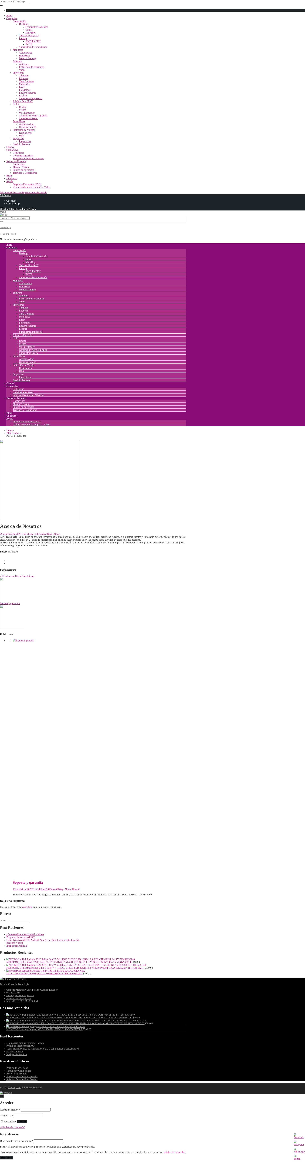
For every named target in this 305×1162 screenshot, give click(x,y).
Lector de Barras (27, 92)
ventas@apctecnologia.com (20, 995)
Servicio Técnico (21, 144)
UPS (21, 135)
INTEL (29, 44)
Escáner (23, 95)
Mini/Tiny (30, 32)
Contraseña (6, 1115)
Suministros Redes (28, 118)
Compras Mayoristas (23, 155)
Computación (19, 21)
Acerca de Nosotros (16, 161)
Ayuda (9, 181)
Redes (16, 104)
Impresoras (18, 72)
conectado (27, 907)
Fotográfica (24, 89)
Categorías (11, 18)
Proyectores (25, 141)
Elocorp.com (14, 1087)
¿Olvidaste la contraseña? (12, 1127)
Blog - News (53, 534)
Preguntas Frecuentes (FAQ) (27, 184)
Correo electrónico (10, 1109)
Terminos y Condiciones (25, 172)
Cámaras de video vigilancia (33, 115)
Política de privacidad (23, 170)
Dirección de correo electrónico (16, 1141)
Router (22, 107)
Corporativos (25, 52)
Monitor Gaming (27, 58)
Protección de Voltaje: (24, 130)
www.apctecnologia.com (18, 998)
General (76, 889)
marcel (43, 534)
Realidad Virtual (14, 943)
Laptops (23, 38)
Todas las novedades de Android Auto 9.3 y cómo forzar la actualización (42, 940)
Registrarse (18, 152)
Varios (22, 69)
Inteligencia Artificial (16, 945)
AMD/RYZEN (33, 41)
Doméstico (24, 55)
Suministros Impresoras (30, 98)
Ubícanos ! (11, 178)
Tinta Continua (26, 81)
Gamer (28, 29)
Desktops (23, 24)
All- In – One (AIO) (23, 101)
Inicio (9, 15)
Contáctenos (19, 164)
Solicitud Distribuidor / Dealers (28, 158)
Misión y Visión (21, 167)
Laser (22, 87)
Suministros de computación (33, 47)
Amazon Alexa (26, 124)
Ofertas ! (10, 147)
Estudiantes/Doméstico (36, 27)
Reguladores (25, 132)
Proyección (18, 138)
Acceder (22, 1122)
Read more (146, 894)
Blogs (9, 175)
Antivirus (23, 64)
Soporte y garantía (28, 882)
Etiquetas (23, 78)
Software (17, 61)
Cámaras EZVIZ (27, 127)
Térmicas (23, 75)
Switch (22, 109)
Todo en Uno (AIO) (29, 35)
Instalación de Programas (31, 67)
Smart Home (19, 121)
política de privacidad (174, 1152)
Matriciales (24, 84)
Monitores (18, 49)
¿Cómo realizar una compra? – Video (31, 187)
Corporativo (12, 150)
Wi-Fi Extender (26, 112)
